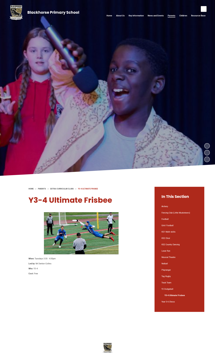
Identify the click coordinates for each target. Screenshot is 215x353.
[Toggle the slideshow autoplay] (207, 159)
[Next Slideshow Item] (207, 146)
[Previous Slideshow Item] (207, 152)
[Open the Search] (204, 9)
